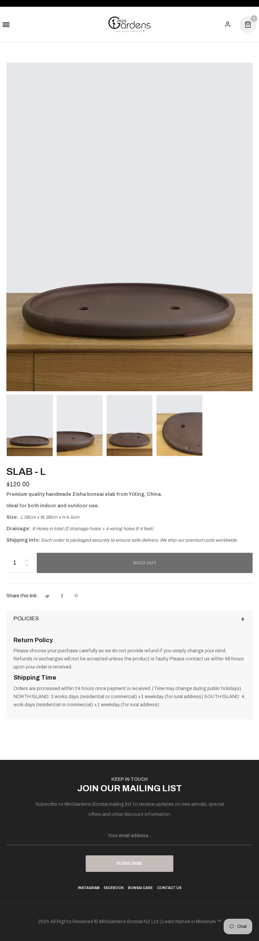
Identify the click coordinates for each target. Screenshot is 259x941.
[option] (30, 425)
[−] (26, 566)
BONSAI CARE (140, 888)
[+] (26, 559)
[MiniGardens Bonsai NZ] (129, 24)
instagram (88, 888)
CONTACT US (169, 888)
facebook (114, 888)
